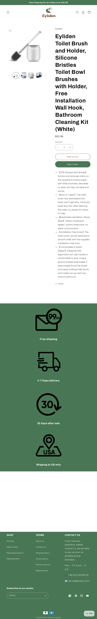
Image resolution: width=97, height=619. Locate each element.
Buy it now (73, 164)
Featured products (15, 553)
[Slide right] (45, 75)
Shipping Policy (42, 553)
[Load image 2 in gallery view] (23, 75)
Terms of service (43, 565)
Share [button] (61, 284)
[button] (8, 12)
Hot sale (10, 541)
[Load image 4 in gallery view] (39, 75)
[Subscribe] (45, 595)
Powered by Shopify (54, 617)
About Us (40, 541)
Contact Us (41, 547)
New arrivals (12, 547)
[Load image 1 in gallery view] (16, 75)
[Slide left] (9, 75)
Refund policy (42, 571)
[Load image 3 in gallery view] (31, 75)
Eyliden (44, 617)
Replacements (13, 559)
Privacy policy (42, 559)
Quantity (59, 142)
